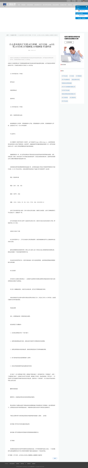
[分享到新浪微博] (12, 458)
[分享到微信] (18, 458)
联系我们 (69, 1)
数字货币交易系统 (47, 4)
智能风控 (70, 4)
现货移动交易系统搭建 (67, 83)
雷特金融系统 (12, 463)
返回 (55, 458)
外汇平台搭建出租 (66, 79)
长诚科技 (17, 463)
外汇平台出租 (65, 101)
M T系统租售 (79, 75)
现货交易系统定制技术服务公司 (68, 93)
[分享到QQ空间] (9, 458)
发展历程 (79, 1)
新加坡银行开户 (38, 4)
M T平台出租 (64, 75)
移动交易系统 (56, 4)
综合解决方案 (13, 35)
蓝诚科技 (33, 463)
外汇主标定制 (65, 97)
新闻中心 (75, 4)
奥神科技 (29, 463)
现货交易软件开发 (75, 79)
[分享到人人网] (16, 458)
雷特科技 (22, 463)
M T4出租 (72, 75)
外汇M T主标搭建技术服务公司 (68, 86)
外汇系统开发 (73, 97)
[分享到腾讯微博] (14, 458)
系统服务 (23, 4)
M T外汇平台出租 (65, 90)
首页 (19, 4)
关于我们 (74, 1)
